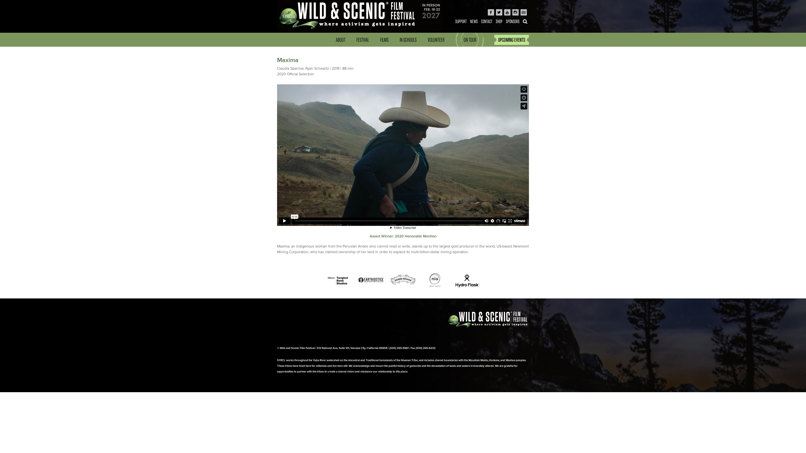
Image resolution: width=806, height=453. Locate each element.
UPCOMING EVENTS (511, 39)
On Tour (470, 39)
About (340, 39)
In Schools (408, 39)
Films (384, 39)
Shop (499, 21)
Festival (362, 39)
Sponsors (512, 21)
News (474, 21)
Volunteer (436, 39)
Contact (486, 21)
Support (461, 21)
